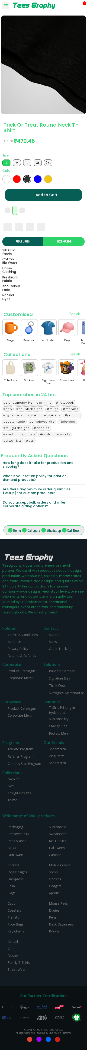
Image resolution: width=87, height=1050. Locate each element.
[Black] (27, 179)
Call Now (73, 530)
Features (23, 241)
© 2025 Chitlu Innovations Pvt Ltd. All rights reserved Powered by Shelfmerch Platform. (43, 1031)
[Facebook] (7, 227)
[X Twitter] (19, 227)
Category (33, 530)
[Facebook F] (48, 1039)
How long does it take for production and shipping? (38, 464)
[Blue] (38, 179)
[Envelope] (29, 1039)
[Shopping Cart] (82, 5)
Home (17, 530)
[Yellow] (48, 179)
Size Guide (63, 241)
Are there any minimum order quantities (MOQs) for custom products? (36, 491)
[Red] (17, 179)
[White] (6, 179)
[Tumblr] (41, 227)
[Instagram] (39, 1039)
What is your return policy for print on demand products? (35, 478)
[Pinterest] (30, 227)
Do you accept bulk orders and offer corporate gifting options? (34, 504)
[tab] (43, 464)
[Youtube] (57, 1039)
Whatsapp (54, 530)
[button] (76, 6)
